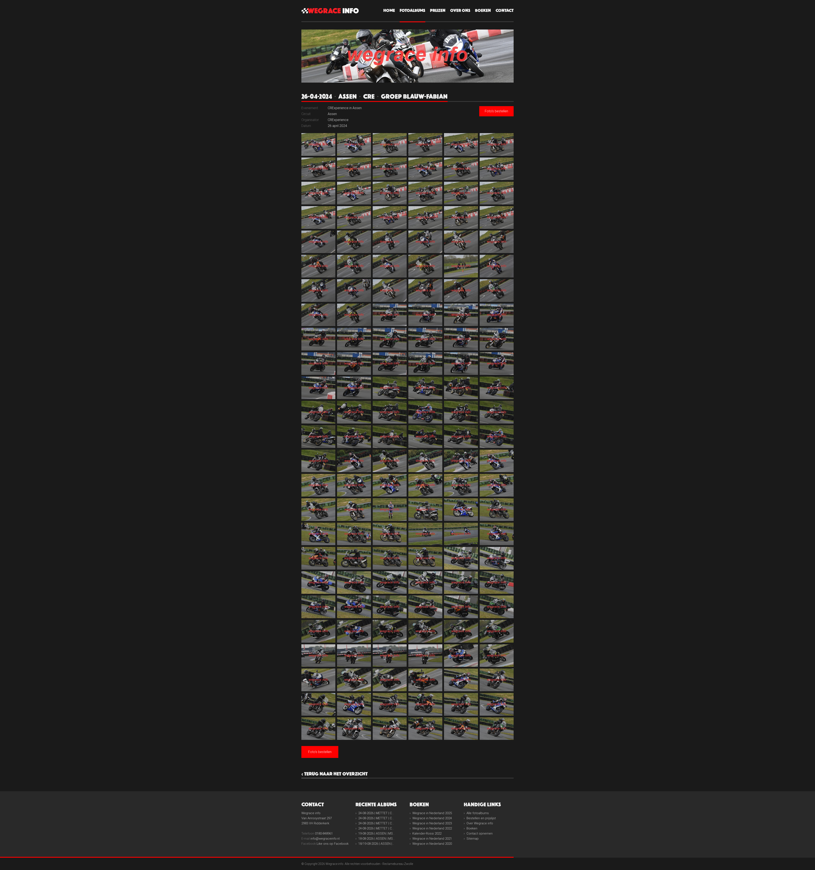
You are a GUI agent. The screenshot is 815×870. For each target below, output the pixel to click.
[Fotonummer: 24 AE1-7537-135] (390, 680)
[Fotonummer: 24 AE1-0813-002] (354, 144)
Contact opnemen (480, 833)
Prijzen (437, 10)
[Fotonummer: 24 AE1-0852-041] (461, 290)
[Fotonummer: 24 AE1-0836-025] (318, 242)
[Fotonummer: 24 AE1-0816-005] (461, 144)
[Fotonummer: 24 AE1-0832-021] (390, 217)
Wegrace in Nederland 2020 (432, 844)
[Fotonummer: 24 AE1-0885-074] (354, 436)
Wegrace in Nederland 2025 (432, 813)
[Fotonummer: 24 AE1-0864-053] (461, 339)
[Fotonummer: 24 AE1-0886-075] (390, 436)
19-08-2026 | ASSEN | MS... (376, 833)
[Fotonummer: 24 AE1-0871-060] (497, 363)
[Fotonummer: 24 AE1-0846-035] (461, 266)
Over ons (460, 10)
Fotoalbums (412, 10)
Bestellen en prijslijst (481, 818)
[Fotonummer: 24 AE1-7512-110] (354, 582)
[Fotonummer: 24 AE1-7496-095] (461, 509)
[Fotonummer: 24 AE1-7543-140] (354, 704)
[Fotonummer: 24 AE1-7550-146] (354, 728)
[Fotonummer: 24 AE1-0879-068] (354, 412)
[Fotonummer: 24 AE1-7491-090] (497, 485)
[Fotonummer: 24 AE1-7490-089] (461, 485)
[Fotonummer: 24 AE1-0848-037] (318, 290)
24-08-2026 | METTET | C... (376, 813)
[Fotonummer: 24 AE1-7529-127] (318, 655)
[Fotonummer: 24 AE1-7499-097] (318, 534)
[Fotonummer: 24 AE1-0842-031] (318, 266)
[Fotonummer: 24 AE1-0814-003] (390, 144)
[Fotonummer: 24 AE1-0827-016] (425, 193)
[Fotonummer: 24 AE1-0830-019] (318, 217)
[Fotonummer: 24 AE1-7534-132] (497, 655)
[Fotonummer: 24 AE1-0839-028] (425, 242)
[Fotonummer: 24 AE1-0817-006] (497, 144)
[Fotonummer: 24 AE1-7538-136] (425, 680)
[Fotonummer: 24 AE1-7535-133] (318, 680)
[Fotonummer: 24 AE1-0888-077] (461, 436)
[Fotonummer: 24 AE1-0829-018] (497, 193)
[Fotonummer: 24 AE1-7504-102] (497, 534)
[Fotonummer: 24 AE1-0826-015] (390, 193)
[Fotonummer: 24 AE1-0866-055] (318, 363)
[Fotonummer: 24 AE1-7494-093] (390, 509)
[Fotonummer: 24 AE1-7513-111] (390, 582)
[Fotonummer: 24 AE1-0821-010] (425, 169)
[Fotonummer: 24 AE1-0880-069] (390, 412)
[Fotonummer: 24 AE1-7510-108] (497, 558)
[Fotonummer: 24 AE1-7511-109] (318, 582)
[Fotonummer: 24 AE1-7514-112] (425, 582)
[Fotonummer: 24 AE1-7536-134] (354, 680)
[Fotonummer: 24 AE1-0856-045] (390, 315)
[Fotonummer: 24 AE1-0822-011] (461, 169)
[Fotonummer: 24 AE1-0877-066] (497, 388)
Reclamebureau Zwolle (397, 864)
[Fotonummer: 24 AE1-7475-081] (390, 461)
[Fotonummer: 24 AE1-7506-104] (354, 558)
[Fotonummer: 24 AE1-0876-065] (461, 388)
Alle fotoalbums (478, 813)
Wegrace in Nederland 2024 (432, 818)
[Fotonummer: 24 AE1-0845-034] (425, 266)
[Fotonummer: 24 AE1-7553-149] (461, 728)
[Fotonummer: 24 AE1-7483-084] (497, 461)
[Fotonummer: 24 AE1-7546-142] (425, 704)
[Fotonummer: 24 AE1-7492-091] (318, 509)
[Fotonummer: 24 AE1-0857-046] (425, 315)
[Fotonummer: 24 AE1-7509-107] (461, 558)
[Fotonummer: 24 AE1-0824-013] (318, 193)
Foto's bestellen (496, 111)
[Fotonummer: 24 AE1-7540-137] (461, 680)
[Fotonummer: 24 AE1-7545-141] (390, 704)
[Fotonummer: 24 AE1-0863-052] (425, 339)
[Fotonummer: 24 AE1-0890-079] (318, 461)
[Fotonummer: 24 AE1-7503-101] (461, 534)
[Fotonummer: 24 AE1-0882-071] (461, 412)
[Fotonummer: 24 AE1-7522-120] (497, 606)
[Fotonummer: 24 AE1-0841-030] (497, 242)
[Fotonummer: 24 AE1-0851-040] (425, 290)
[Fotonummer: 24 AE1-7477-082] (425, 461)
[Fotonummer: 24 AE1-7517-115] (318, 606)
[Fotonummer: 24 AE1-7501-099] (390, 534)
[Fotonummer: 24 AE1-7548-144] (497, 704)
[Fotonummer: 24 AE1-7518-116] (354, 606)
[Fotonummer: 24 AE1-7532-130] (425, 655)
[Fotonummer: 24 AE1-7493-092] (354, 509)
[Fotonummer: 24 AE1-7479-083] (461, 461)
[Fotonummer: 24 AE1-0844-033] (390, 266)
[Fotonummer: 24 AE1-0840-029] (461, 242)
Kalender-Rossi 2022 (426, 833)
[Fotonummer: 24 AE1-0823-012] (497, 169)
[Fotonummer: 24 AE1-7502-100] (425, 534)
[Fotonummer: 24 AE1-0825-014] (354, 193)
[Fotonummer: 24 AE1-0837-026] (354, 242)
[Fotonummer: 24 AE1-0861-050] (354, 339)
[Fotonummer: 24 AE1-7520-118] (425, 606)
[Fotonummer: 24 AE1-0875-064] (425, 388)
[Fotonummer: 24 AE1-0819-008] (354, 169)
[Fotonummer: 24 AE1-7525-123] (390, 631)
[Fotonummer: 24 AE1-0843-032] (354, 266)
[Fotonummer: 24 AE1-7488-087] (390, 485)
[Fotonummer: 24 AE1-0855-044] (354, 315)
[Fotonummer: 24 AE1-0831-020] (354, 217)
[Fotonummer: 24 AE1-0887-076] (425, 436)
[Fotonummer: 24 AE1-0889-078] (497, 436)
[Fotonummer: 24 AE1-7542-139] (318, 704)
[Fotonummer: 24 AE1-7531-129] (390, 655)
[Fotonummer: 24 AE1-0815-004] (425, 144)
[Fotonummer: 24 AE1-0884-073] (318, 436)
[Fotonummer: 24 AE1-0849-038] (354, 290)
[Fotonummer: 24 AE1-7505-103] (318, 558)
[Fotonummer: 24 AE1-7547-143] (461, 704)
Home (389, 10)
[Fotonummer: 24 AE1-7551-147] (390, 728)
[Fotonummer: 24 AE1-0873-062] (354, 388)
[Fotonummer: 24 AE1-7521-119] (461, 606)
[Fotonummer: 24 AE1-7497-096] (497, 509)
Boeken (483, 10)
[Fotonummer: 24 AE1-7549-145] (318, 728)
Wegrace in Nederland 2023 (432, 823)
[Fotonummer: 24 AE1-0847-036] (497, 266)
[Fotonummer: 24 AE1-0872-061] (318, 388)
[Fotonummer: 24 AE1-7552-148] (425, 728)
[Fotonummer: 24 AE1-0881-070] (425, 412)
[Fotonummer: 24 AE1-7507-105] (390, 558)
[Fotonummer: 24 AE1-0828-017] (461, 193)
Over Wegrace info (480, 823)
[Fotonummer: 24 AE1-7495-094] (425, 509)
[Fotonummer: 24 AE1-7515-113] (461, 582)
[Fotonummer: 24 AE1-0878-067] (318, 412)
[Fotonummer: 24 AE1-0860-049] (318, 339)
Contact (505, 10)
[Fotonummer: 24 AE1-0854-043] (318, 315)
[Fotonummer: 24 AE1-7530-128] (354, 655)
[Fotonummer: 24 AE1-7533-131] (461, 655)
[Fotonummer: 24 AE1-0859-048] (497, 315)
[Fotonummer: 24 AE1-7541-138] (497, 680)
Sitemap (473, 838)
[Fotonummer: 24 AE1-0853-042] (497, 290)
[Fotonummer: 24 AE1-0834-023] (461, 217)
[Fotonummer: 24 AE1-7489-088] (425, 485)
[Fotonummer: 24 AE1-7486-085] (318, 485)
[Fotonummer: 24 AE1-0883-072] (497, 412)
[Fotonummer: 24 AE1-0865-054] (497, 339)
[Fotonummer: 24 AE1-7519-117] (390, 606)
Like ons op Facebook (332, 844)
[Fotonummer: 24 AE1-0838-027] (390, 242)
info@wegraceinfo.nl (325, 838)
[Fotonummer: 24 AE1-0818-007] (318, 169)
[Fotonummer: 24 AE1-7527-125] (461, 631)
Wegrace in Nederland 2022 (432, 828)
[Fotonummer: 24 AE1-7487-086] (354, 485)
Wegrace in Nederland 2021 (432, 838)
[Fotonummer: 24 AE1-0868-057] (390, 363)
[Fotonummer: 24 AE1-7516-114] (497, 582)
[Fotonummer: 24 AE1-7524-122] (354, 631)
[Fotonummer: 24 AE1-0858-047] (461, 315)
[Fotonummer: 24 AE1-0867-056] (354, 363)
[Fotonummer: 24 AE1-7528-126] (497, 631)
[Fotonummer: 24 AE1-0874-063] (390, 388)
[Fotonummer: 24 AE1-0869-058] (425, 363)
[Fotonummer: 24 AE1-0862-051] (390, 339)
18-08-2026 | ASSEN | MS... (376, 838)
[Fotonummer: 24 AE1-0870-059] (461, 363)
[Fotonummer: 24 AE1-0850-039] (390, 290)
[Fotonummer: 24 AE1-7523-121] (318, 631)
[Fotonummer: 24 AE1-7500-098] (354, 534)
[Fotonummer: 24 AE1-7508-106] (425, 558)
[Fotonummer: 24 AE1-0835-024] (497, 217)
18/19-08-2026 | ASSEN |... (376, 844)
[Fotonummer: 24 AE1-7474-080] (354, 461)
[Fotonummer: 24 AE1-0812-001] (318, 144)
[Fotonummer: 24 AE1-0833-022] (425, 217)
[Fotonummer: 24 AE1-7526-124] (425, 631)
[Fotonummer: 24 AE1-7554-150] (497, 728)
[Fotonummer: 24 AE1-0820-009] (390, 169)
